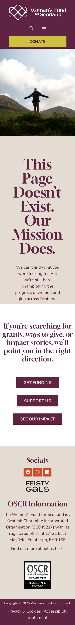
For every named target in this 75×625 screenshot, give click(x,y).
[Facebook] (28, 472)
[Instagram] (37, 472)
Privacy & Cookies (24, 611)
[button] (44, 29)
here (59, 548)
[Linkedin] (47, 472)
